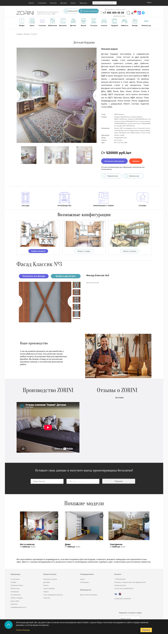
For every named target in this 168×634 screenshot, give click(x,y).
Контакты (53, 3)
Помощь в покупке (50, 579)
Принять (146, 630)
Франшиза (83, 3)
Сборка (46, 592)
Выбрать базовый (38, 251)
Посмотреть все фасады (33, 276)
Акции (82, 579)
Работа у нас (15, 588)
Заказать (136, 161)
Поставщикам (16, 595)
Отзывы (13, 582)
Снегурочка (116, 544)
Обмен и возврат (17, 598)
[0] (133, 14)
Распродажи (84, 582)
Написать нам (134, 176)
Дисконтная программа (88, 595)
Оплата (73, 3)
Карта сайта (15, 601)
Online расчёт (72, 11)
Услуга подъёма (49, 588)
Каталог (31, 3)
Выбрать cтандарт (83, 251)
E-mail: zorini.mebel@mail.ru (124, 588)
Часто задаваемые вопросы (53, 595)
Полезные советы (17, 585)
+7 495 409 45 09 (119, 579)
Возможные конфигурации (114, 161)
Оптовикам (15, 592)
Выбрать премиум (129, 251)
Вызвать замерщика (91, 11)
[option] (45, 302)
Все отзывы (119, 397)
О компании (42, 3)
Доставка (64, 3)
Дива (68, 544)
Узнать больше (23, 630)
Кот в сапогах (27, 544)
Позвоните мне (112, 176)
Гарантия (46, 598)
